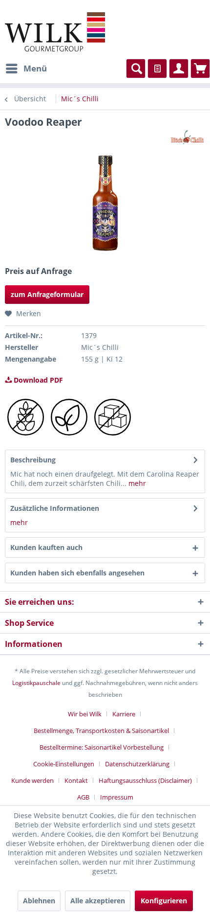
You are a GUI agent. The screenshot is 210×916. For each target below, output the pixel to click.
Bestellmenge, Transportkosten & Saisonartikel (101, 730)
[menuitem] (26, 68)
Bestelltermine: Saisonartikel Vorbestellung (102, 747)
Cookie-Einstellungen (63, 763)
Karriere (123, 714)
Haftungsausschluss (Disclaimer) (145, 780)
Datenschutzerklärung (137, 763)
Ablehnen (39, 900)
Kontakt (76, 780)
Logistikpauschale (36, 683)
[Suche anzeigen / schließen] (136, 68)
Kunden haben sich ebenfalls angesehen (77, 572)
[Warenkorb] (200, 68)
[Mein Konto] (179, 68)
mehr (136, 483)
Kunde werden (32, 780)
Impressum (116, 797)
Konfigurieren (164, 900)
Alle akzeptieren (97, 900)
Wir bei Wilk (85, 714)
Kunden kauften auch (46, 547)
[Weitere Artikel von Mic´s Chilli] (187, 137)
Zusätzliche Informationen (54, 508)
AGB (83, 797)
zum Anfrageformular (47, 294)
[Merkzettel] (157, 68)
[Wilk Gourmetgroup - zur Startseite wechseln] (55, 32)
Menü (35, 68)
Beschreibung (33, 459)
